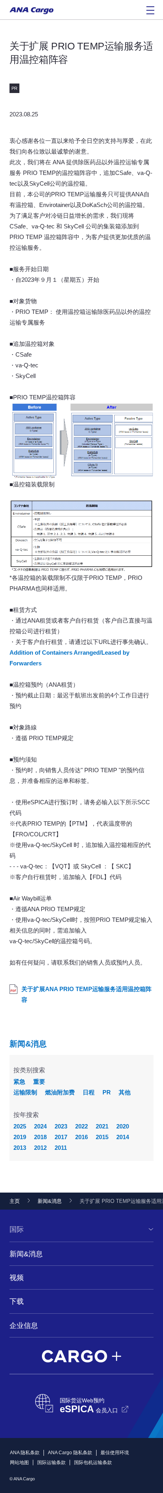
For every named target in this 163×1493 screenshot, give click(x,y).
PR (106, 1092)
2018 (40, 1137)
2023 (61, 1126)
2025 (19, 1126)
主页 (14, 1201)
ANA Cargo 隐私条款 (70, 1452)
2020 (122, 1126)
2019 (19, 1137)
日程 (89, 1092)
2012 (40, 1147)
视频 (16, 1278)
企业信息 (23, 1326)
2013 (19, 1147)
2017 (61, 1137)
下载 (16, 1301)
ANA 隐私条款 (25, 1452)
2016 (81, 1137)
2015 (102, 1137)
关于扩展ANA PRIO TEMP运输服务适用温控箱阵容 (86, 994)
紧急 (19, 1081)
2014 (122, 1137)
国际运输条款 (51, 1462)
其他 (125, 1092)
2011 (61, 1147)
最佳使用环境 (114, 1452)
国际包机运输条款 (93, 1462)
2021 (102, 1126)
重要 (39, 1081)
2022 (81, 1126)
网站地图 (19, 1462)
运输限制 (25, 1092)
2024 (40, 1126)
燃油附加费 (60, 1092)
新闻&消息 (28, 1043)
